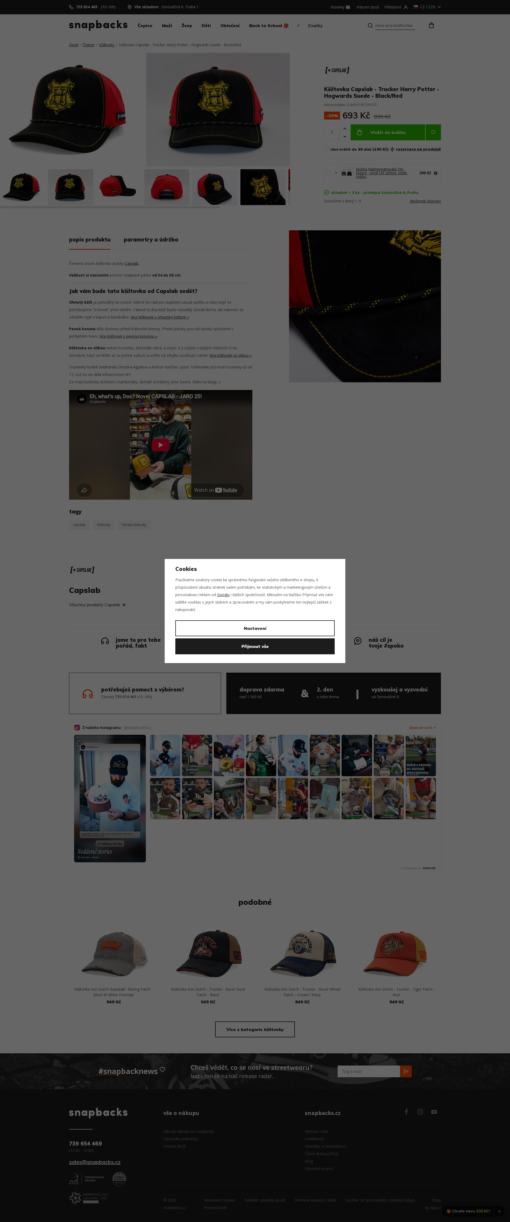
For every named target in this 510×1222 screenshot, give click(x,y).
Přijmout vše (255, 646)
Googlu (223, 594)
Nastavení (255, 628)
